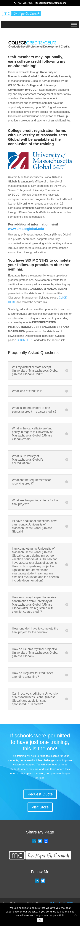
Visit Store (40, 807)
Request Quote (40, 794)
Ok (40, 920)
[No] (75, 915)
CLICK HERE (25, 340)
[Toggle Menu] (74, 24)
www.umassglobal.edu (26, 229)
